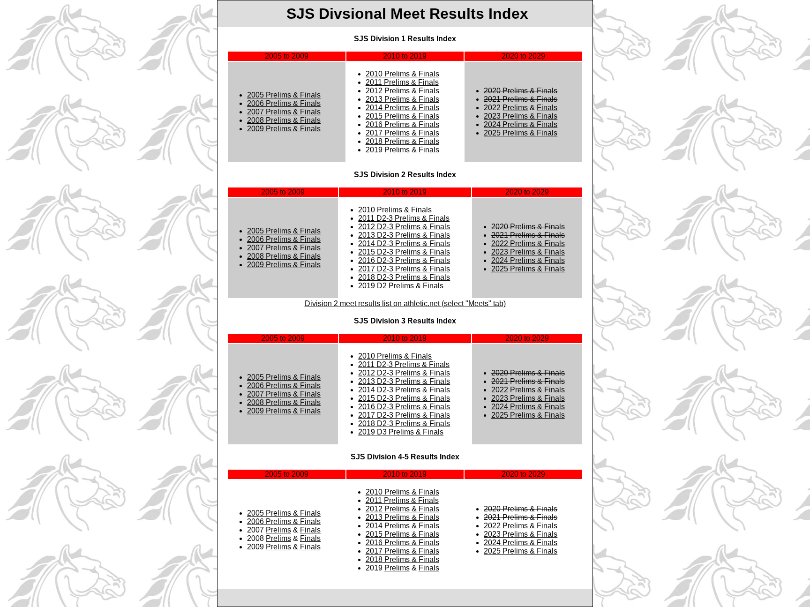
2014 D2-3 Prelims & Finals (404, 243)
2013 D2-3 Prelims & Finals (404, 235)
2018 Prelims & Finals (402, 141)
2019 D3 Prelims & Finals (400, 432)
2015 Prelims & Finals (402, 116)
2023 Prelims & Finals (520, 116)
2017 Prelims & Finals (402, 133)
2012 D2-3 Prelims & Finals (404, 227)
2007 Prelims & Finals (284, 112)
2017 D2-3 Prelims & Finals (404, 269)
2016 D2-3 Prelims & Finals (404, 260)
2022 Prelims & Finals (528, 243)
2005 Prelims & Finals (284, 95)
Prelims (397, 150)
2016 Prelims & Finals (402, 124)
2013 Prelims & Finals (402, 99)
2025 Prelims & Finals (520, 133)
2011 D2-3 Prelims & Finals (404, 218)
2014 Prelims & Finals (402, 108)
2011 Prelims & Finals (402, 82)
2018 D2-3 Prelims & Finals (404, 277)
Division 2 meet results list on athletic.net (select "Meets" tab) (405, 303)
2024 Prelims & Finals (520, 124)
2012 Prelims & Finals (402, 91)
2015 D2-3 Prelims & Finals (404, 252)
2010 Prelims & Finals (402, 74)
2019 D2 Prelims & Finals (400, 286)
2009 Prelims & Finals (284, 129)
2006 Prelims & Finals (284, 103)
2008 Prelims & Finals (284, 120)
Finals (429, 150)
